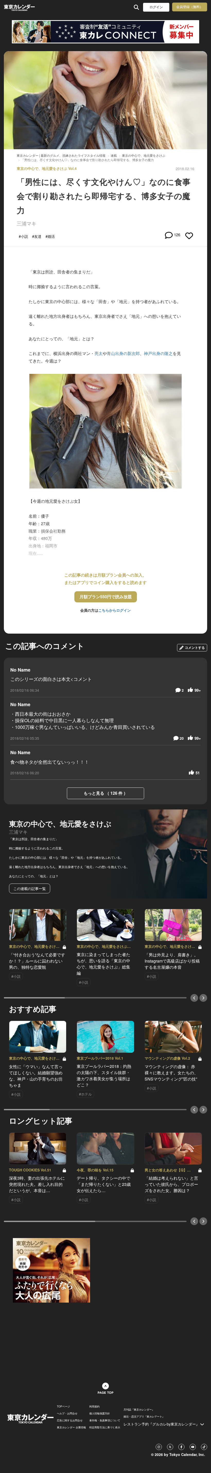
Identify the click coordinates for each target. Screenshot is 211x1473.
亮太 (98, 353)
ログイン (156, 7)
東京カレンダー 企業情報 (71, 1427)
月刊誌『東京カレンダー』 (139, 1409)
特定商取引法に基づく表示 (104, 1427)
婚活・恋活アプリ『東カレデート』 (144, 1416)
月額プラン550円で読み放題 (106, 597)
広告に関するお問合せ (70, 1420)
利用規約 (94, 1406)
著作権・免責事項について (104, 1420)
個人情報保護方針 (99, 1413)
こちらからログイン (114, 610)
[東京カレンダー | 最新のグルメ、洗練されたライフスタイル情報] (20, 7)
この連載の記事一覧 (29, 888)
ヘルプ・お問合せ (67, 1413)
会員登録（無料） (189, 7)
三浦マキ (26, 223)
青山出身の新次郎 (123, 353)
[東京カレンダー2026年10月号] (51, 1269)
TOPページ (63, 1406)
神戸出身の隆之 (158, 353)
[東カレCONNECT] (105, 31)
